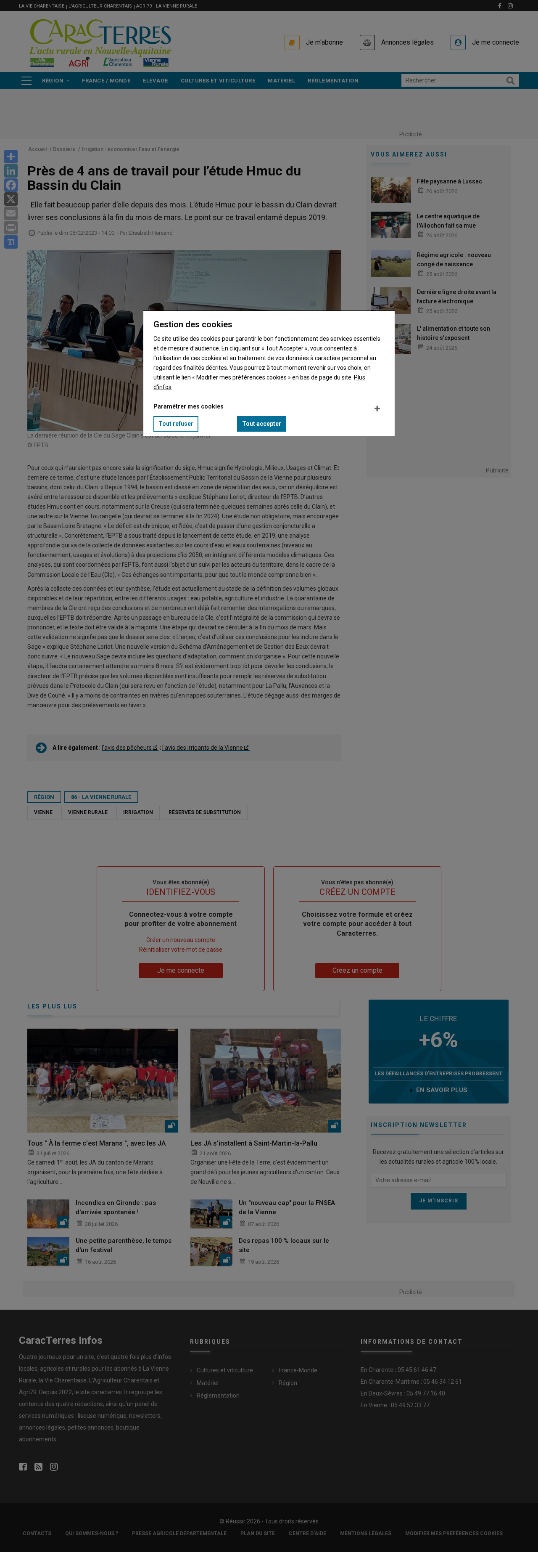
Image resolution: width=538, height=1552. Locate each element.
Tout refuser (175, 423)
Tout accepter (261, 423)
